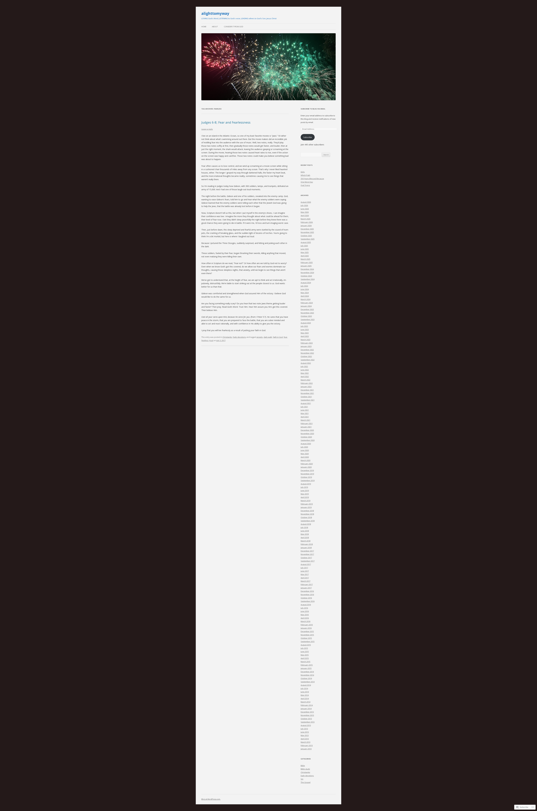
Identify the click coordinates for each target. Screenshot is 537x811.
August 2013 (306, 725)
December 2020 (307, 430)
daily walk (268, 337)
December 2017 (307, 551)
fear (285, 337)
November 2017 (307, 554)
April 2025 (305, 255)
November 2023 (307, 313)
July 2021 (304, 406)
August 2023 (306, 323)
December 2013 (307, 712)
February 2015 (307, 665)
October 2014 (306, 678)
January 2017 (306, 588)
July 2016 (304, 608)
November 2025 (307, 232)
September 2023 (308, 319)
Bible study (305, 769)
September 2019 (308, 480)
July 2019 (304, 487)
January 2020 (306, 467)
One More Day (307, 182)
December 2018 (307, 510)
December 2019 (307, 470)
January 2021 (306, 427)
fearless (205, 340)
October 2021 (306, 396)
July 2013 (304, 728)
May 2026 (305, 212)
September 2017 (308, 561)
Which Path (305, 175)
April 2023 (305, 336)
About (215, 26)
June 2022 (305, 370)
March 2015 (305, 661)
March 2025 (305, 259)
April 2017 (305, 577)
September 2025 (308, 239)
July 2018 (304, 527)
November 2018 (307, 514)
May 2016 (305, 614)
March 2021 (305, 420)
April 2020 (305, 457)
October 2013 (306, 718)
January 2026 (306, 225)
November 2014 (307, 675)
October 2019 (306, 477)
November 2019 (307, 474)
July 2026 (304, 205)
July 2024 (304, 286)
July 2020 (304, 447)
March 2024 (305, 299)
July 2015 (304, 648)
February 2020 (307, 463)
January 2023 (306, 346)
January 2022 (306, 386)
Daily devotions (239, 337)
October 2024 (306, 276)
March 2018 (305, 541)
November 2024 (307, 272)
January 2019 (306, 507)
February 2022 (307, 383)
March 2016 (305, 621)
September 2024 (308, 279)
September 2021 (308, 400)
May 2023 (305, 333)
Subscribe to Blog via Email (313, 109)
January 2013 (306, 749)
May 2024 (305, 292)
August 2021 (306, 403)
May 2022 (305, 373)
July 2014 (304, 688)
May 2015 (305, 655)
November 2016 (307, 594)
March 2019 (305, 500)
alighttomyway (215, 13)
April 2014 (305, 698)
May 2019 (305, 494)
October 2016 (306, 598)
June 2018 (305, 531)
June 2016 (305, 611)
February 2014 (307, 705)
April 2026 (305, 215)
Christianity (227, 337)
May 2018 (305, 534)
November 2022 (307, 353)
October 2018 (306, 517)
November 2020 (307, 433)
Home (203, 26)
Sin (302, 779)
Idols (303, 172)
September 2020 (308, 440)
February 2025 (307, 262)
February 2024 (307, 302)
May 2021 (305, 413)
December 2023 (307, 309)
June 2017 (305, 571)
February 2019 (307, 504)
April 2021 (305, 416)
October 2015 (306, 638)
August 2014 (306, 685)
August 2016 (306, 604)
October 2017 (306, 557)
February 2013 (307, 745)
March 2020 (305, 460)
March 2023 (305, 339)
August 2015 (306, 645)
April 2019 (305, 497)
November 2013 (307, 715)
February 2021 (307, 423)
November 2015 (307, 635)
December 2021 (307, 390)
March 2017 (305, 581)
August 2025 (306, 242)
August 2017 (306, 564)
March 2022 (305, 380)
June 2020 (305, 450)
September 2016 (308, 601)
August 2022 (306, 363)
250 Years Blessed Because (312, 178)
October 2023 (306, 316)
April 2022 (305, 376)
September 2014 (308, 681)
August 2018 (306, 524)
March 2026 (305, 219)
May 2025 (305, 252)
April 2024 (305, 296)
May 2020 (305, 453)
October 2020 (306, 437)
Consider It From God (233, 26)
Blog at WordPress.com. (211, 799)
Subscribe (307, 137)
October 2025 (306, 235)
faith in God (278, 337)
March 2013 (305, 742)
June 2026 (305, 209)
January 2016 (306, 628)
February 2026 (307, 222)
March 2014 (305, 702)
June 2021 (305, 410)
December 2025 (307, 229)
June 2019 (305, 490)
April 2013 (305, 738)
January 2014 (306, 708)
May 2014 (305, 695)
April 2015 (305, 658)
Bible (303, 765)
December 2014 (307, 671)
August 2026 (306, 202)
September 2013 (308, 722)
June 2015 (305, 651)
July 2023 (304, 326)
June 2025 (305, 249)
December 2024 (307, 269)
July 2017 (304, 567)
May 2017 (305, 574)
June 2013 (305, 732)
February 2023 (307, 343)
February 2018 (307, 544)
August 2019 (306, 484)
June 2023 (305, 329)
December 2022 (307, 349)
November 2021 (307, 393)
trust (211, 340)
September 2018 (308, 520)
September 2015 (308, 641)
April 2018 (305, 537)
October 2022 (306, 356)
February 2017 (307, 584)
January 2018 (306, 547)
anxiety (259, 337)
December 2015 (307, 631)
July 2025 (304, 245)
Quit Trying (305, 185)
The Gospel (305, 782)
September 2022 (308, 359)
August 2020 (306, 443)
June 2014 (305, 692)
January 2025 (306, 266)
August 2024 (306, 282)
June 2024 (305, 289)
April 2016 (305, 618)
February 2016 (307, 624)
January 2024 (306, 306)
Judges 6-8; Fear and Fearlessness (225, 122)
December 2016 (307, 591)
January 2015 (306, 668)
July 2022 (304, 366)
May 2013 (305, 735)
